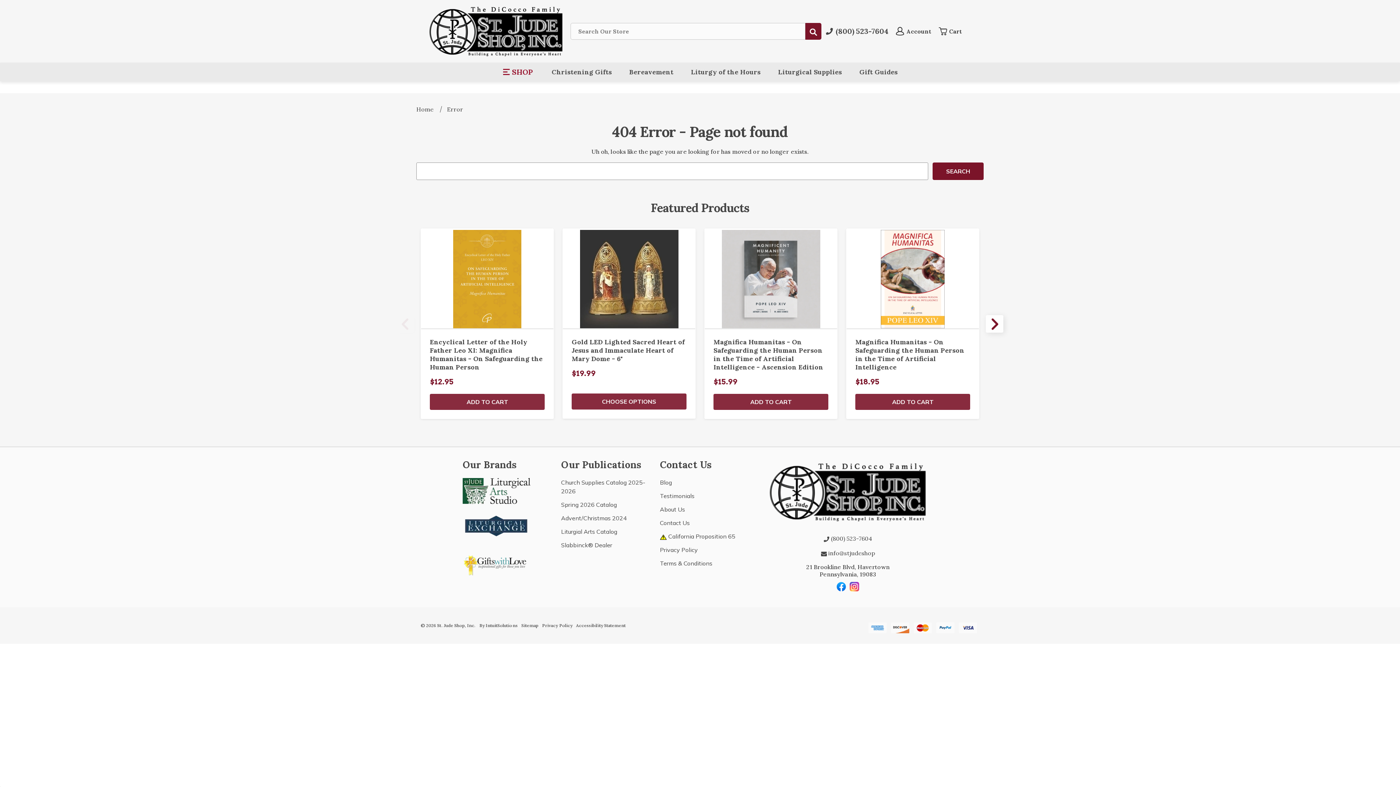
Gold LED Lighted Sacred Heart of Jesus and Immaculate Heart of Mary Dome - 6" (628, 350)
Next (994, 324)
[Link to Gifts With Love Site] (496, 564)
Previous (405, 324)
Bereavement (651, 72)
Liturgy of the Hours (726, 72)
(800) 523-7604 (850, 538)
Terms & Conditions (686, 563)
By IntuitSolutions (498, 625)
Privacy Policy (679, 549)
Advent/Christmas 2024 (594, 518)
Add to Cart (487, 402)
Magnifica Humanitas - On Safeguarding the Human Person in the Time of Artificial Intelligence (909, 354)
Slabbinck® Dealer (586, 545)
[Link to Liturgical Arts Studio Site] (496, 490)
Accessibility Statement (601, 625)
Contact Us (675, 522)
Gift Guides (878, 72)
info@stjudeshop (851, 553)
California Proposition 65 (701, 536)
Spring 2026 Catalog (589, 504)
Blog (666, 482)
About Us (672, 509)
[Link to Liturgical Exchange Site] (496, 525)
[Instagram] (854, 586)
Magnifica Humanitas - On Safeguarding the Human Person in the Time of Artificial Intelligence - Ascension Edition (768, 354)
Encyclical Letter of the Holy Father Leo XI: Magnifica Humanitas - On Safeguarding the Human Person (486, 354)
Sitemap (529, 625)
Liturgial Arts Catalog (589, 531)
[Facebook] (841, 586)
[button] (518, 72)
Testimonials (677, 496)
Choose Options (629, 401)
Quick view (487, 278)
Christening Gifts (582, 72)
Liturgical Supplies (810, 72)
